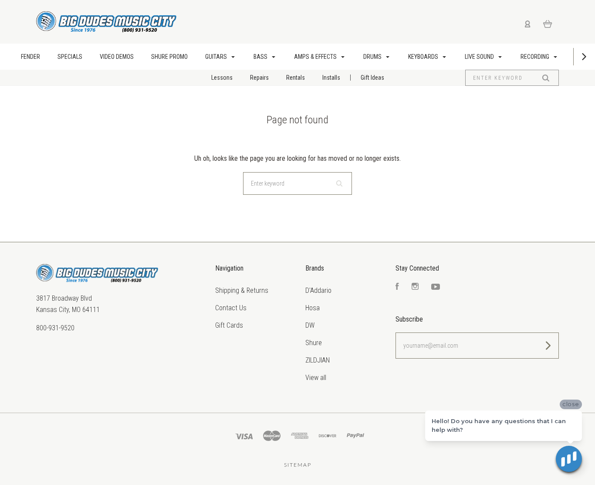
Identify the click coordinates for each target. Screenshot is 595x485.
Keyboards (423, 56)
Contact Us (231, 308)
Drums (373, 56)
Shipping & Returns (241, 290)
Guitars (216, 56)
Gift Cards (229, 325)
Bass (261, 56)
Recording (536, 56)
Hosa (312, 308)
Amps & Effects (316, 56)
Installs (331, 77)
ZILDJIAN (317, 360)
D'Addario (318, 290)
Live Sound (480, 56)
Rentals (295, 77)
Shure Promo (169, 56)
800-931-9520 (55, 328)
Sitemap (297, 464)
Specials (69, 56)
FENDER (30, 56)
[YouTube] (435, 287)
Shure (313, 343)
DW (309, 325)
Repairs (259, 77)
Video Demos (117, 56)
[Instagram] (415, 287)
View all (315, 377)
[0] (547, 23)
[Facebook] (397, 287)
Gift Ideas (372, 77)
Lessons (222, 77)
